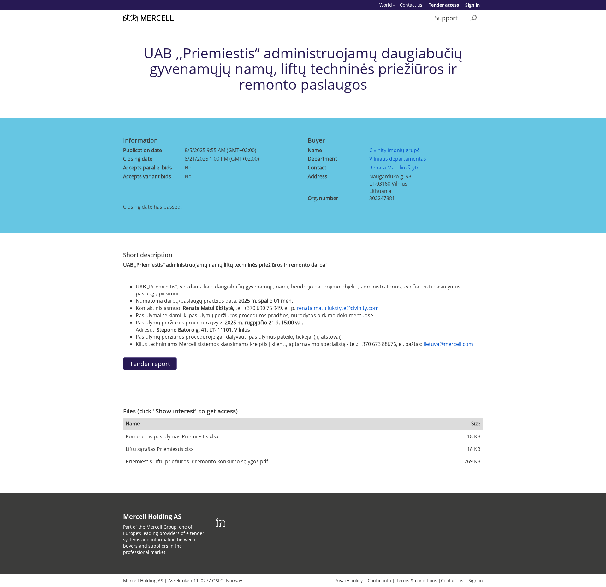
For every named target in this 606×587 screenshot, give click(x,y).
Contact (317, 167)
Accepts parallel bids (147, 167)
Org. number (323, 198)
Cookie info (379, 581)
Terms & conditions (416, 581)
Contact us (411, 5)
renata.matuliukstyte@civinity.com (338, 308)
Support (446, 18)
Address (317, 176)
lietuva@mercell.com (448, 344)
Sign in (472, 5)
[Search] (473, 18)
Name (315, 150)
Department (322, 158)
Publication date (142, 150)
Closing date (137, 158)
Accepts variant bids (147, 176)
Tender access (444, 5)
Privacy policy (348, 581)
